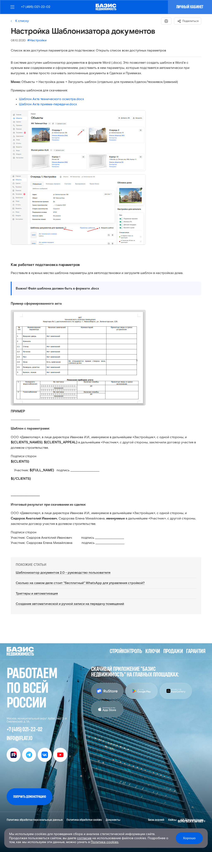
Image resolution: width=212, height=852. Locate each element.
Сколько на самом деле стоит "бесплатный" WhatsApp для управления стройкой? (80, 583)
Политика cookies (104, 842)
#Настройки (37, 40)
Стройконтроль (126, 651)
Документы (113, 819)
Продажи (173, 651)
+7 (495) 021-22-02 (35, 6)
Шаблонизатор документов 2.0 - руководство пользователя (63, 572)
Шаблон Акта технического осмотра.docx (51, 99)
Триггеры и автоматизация (37, 593)
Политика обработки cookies (84, 819)
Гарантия (195, 651)
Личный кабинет (189, 7)
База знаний (156, 819)
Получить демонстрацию (29, 796)
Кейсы (172, 819)
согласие (84, 838)
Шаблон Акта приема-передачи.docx (48, 104)
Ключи (152, 651)
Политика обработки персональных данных (35, 819)
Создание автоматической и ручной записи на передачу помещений (70, 603)
